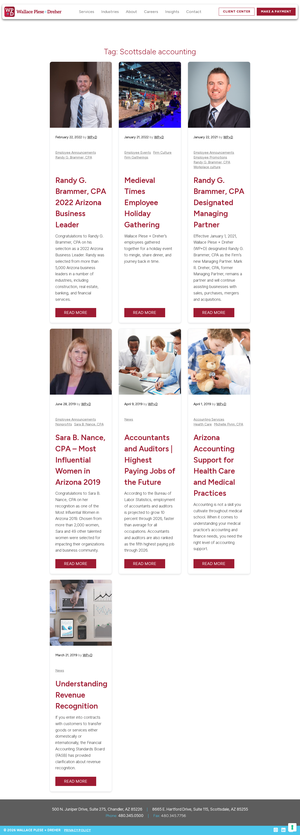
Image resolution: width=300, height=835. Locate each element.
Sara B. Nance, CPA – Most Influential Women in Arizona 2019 (80, 460)
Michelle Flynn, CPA (228, 424)
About (131, 11)
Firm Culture (162, 153)
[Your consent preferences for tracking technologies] (292, 827)
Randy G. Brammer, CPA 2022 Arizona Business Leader (80, 202)
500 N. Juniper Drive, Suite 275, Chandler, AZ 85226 (97, 809)
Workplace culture (206, 167)
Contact (193, 11)
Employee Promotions (210, 157)
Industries (110, 11)
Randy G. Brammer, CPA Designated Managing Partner (218, 202)
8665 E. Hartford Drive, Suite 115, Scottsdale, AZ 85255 (200, 809)
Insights (172, 11)
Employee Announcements (75, 153)
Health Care (202, 424)
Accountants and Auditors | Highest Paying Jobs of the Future (149, 460)
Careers (151, 11)
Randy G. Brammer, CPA (73, 157)
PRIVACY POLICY (77, 830)
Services (86, 11)
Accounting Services (208, 419)
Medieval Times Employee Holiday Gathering (142, 202)
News (128, 419)
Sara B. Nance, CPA (89, 424)
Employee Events (137, 153)
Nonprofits (63, 424)
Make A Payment (276, 11)
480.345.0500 (130, 815)
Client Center (236, 11)
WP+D (92, 137)
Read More (75, 312)
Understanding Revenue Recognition (81, 695)
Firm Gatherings (136, 157)
